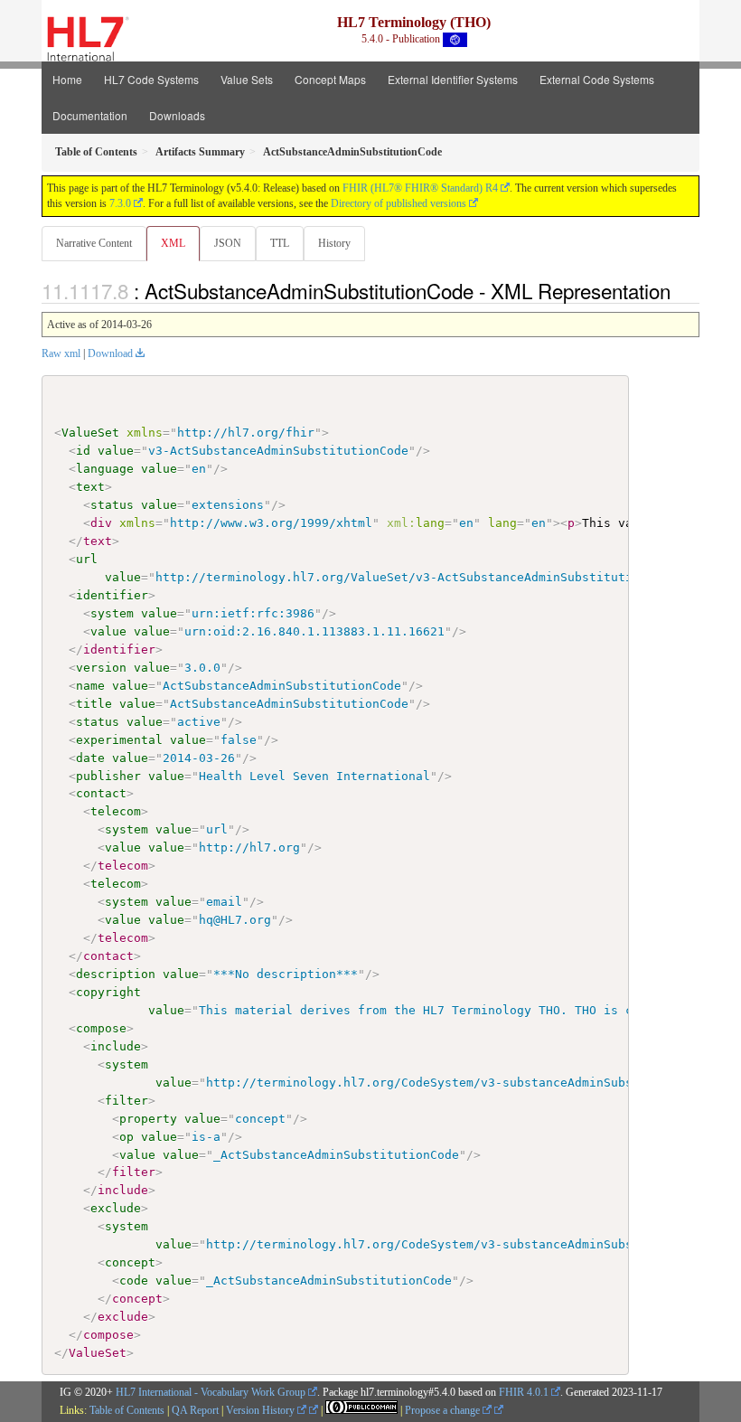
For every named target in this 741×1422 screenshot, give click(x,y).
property (148, 1118)
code (133, 1280)
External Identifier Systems (453, 79)
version (101, 667)
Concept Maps (330, 79)
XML (173, 243)
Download (110, 353)
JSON (227, 243)
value (116, 450)
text (90, 487)
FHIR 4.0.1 (524, 1392)
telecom (115, 811)
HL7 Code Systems (151, 79)
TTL (279, 243)
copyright (108, 992)
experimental (119, 740)
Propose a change (444, 1410)
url (87, 559)
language (105, 469)
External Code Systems (596, 79)
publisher (108, 776)
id (83, 450)
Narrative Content (94, 243)
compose (101, 1028)
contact (101, 793)
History (334, 243)
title (94, 704)
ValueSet (90, 432)
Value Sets (246, 79)
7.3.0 (120, 203)
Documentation (89, 115)
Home (67, 79)
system (112, 613)
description (115, 974)
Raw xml (61, 353)
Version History (261, 1410)
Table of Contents (126, 1410)
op (126, 1137)
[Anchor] (680, 290)
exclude (115, 1208)
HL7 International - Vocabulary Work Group (210, 1392)
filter (126, 1100)
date (90, 758)
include (115, 1046)
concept (130, 1262)
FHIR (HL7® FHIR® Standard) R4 (420, 188)
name (90, 685)
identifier (112, 595)
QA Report (195, 1410)
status (112, 505)
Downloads (177, 115)
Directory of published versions (398, 203)
